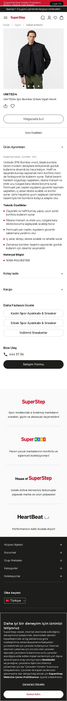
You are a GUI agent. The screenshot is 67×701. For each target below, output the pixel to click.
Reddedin (48, 659)
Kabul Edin (33, 694)
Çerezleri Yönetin (33, 684)
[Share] (5, 106)
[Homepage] (18, 17)
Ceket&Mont (34, 25)
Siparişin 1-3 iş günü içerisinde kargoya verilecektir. (33, 9)
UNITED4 (10, 94)
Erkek (6, 25)
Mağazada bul (33, 119)
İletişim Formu (33, 364)
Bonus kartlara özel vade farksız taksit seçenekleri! (33, 6)
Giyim (18, 25)
